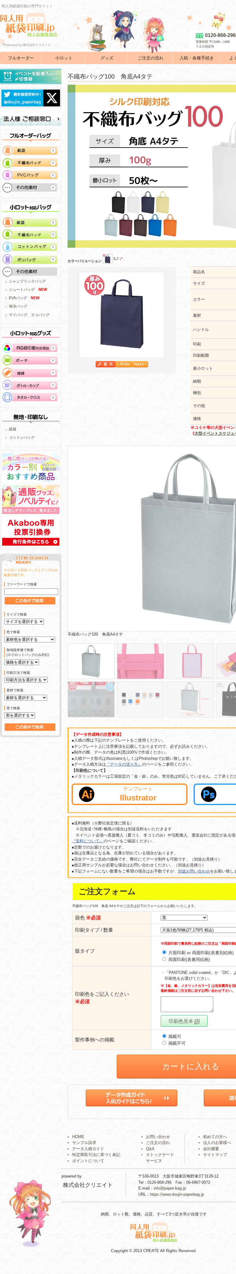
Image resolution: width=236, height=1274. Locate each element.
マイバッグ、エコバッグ (29, 315)
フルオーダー (21, 57)
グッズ (106, 57)
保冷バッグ (18, 306)
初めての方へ (215, 1136)
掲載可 (174, 1036)
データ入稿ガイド (88, 1148)
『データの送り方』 (124, 764)
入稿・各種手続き (196, 57)
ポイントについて (88, 1160)
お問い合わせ (158, 1136)
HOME (78, 1136)
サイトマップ (215, 1154)
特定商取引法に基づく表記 (96, 1154)
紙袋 (12, 429)
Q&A (150, 1148)
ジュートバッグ (22, 289)
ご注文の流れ (150, 57)
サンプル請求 (84, 1142)
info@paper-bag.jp (170, 1188)
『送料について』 (88, 841)
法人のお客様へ (217, 1142)
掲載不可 (176, 1043)
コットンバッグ (22, 437)
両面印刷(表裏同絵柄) (188, 959)
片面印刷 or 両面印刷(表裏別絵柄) (200, 952)
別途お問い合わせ (194, 871)
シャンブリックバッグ (27, 281)
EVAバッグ (18, 298)
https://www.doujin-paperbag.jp (177, 1194)
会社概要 (211, 1148)
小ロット (64, 57)
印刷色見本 (182, 1021)
